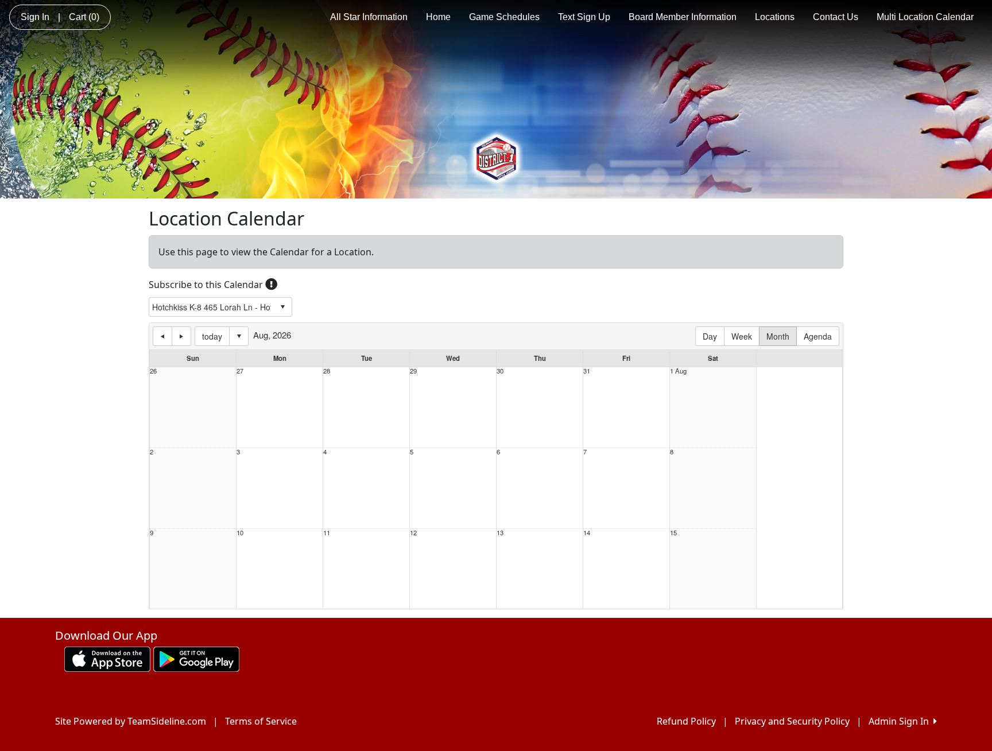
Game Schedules (504, 17)
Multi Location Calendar (925, 17)
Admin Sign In (901, 721)
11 (326, 533)
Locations (775, 17)
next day (181, 336)
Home (438, 17)
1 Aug (678, 371)
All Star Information (369, 17)
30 (500, 371)
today (212, 336)
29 (413, 371)
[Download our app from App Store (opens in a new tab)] (107, 658)
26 (153, 371)
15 (673, 533)
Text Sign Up (584, 17)
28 (326, 371)
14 (586, 533)
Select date (239, 336)
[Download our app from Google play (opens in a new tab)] (196, 658)
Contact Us (835, 17)
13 (500, 533)
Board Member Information (683, 17)
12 (413, 533)
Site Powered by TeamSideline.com (130, 721)
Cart (84, 17)
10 (240, 533)
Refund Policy (686, 721)
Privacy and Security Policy (792, 721)
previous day (162, 336)
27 (240, 371)
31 (586, 371)
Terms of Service (261, 721)
